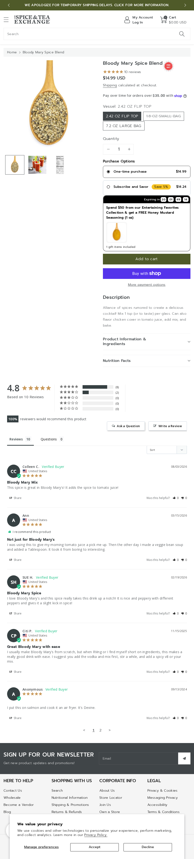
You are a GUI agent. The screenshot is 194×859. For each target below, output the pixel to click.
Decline (148, 847)
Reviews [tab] (16, 439)
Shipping (110, 85)
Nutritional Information (70, 797)
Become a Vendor (19, 804)
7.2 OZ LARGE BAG (123, 126)
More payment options (147, 284)
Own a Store (109, 811)
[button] (8, 20)
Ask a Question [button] (128, 426)
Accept (94, 847)
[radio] (146, 172)
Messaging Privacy (162, 797)
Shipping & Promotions (70, 804)
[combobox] (97, 34)
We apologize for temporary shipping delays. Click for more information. (97, 5)
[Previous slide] (9, 5)
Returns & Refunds (67, 811)
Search (57, 790)
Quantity (111, 139)
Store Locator (110, 797)
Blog (7, 811)
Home (12, 52)
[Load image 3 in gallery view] (60, 164)
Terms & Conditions (163, 811)
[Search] (182, 34)
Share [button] (17, 498)
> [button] (110, 730)
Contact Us (13, 790)
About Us (107, 790)
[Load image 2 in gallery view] (37, 164)
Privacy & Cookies (162, 790)
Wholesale (12, 797)
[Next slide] (185, 5)
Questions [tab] (49, 439)
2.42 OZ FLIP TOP (122, 116)
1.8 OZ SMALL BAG (163, 116)
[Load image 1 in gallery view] (14, 164)
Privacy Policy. (95, 834)
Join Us (105, 804)
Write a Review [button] (170, 426)
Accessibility (157, 804)
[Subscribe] (184, 758)
